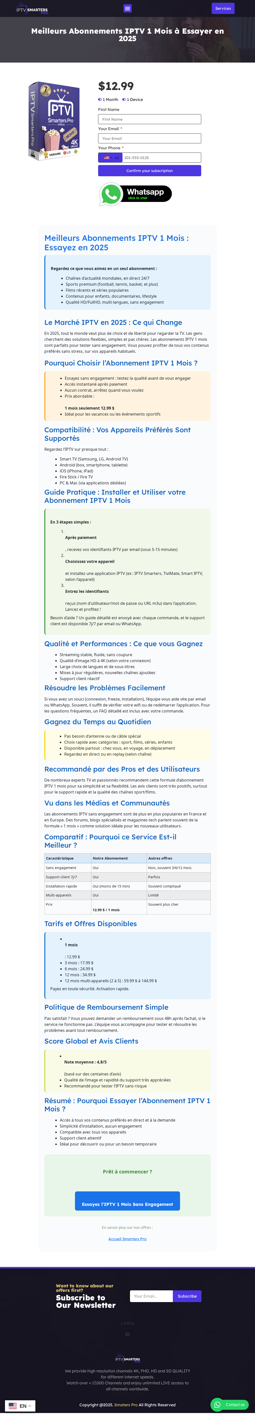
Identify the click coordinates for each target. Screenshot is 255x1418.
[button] (128, 8)
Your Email (109, 129)
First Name (108, 109)
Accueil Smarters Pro (127, 1239)
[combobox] (110, 157)
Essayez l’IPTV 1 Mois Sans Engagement (127, 1204)
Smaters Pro (126, 1404)
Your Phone (109, 148)
